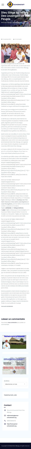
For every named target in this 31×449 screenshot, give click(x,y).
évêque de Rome (18, 208)
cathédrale (8, 208)
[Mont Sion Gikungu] (16, 4)
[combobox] (15, 384)
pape (3, 210)
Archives (6, 381)
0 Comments (18, 39)
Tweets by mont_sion (10, 395)
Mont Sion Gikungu (15, 446)
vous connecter (12, 322)
